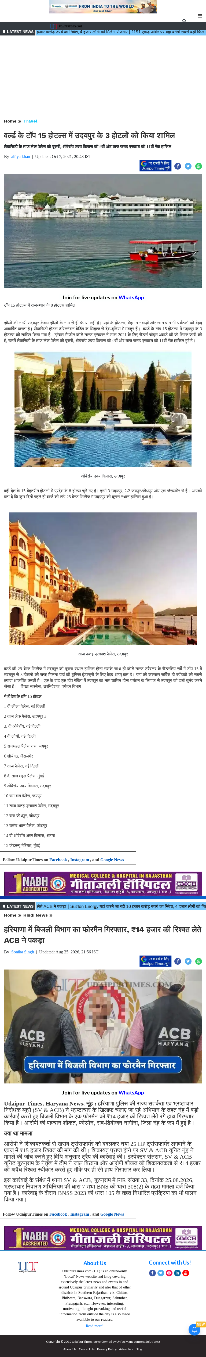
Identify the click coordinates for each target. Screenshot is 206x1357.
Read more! (95, 1326)
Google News (112, 859)
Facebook (58, 859)
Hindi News (35, 915)
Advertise (126, 1349)
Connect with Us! (170, 1262)
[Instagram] (169, 1273)
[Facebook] (152, 1273)
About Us (94, 1263)
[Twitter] (160, 1273)
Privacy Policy (107, 1349)
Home (10, 121)
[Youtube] (185, 1273)
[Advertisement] (103, 77)
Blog (139, 1349)
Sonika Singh (22, 952)
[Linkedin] (177, 1273)
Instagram (79, 859)
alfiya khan (20, 156)
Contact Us (87, 1349)
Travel (30, 121)
